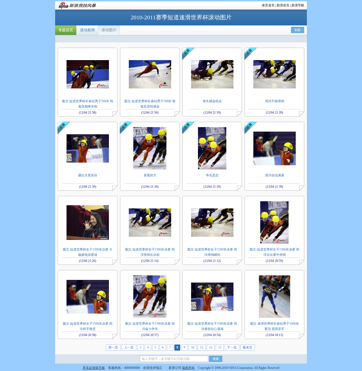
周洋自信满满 (274, 175)
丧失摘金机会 (212, 101)
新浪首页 (283, 5)
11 (201, 347)
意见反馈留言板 (94, 368)
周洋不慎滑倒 (274, 101)
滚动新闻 (87, 30)
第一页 (113, 347)
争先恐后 (212, 175)
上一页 (129, 347)
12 (210, 347)
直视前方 (150, 175)
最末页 (247, 347)
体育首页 (268, 5)
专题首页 (65, 30)
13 (219, 347)
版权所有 (188, 368)
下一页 (232, 347)
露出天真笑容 (87, 175)
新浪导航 (298, 5)
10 (192, 347)
